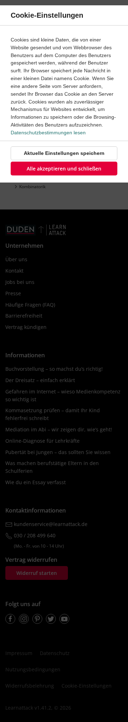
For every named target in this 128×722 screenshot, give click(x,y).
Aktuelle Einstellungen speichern (64, 153)
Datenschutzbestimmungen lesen (48, 132)
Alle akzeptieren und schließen (64, 168)
